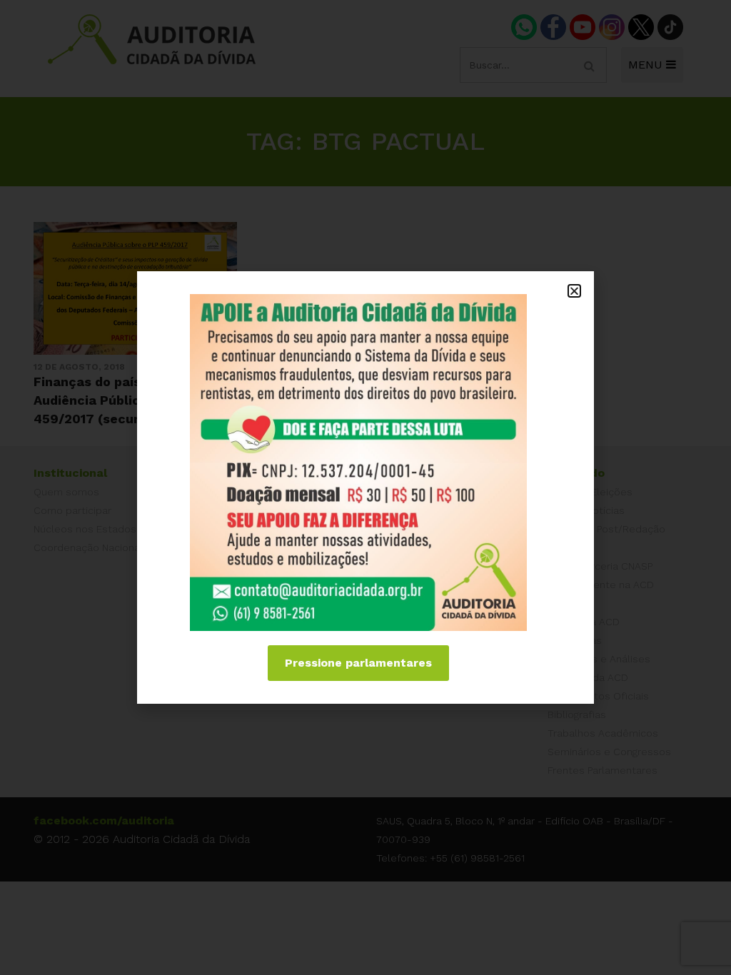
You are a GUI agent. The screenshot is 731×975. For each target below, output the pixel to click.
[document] (365, 487)
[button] (574, 291)
